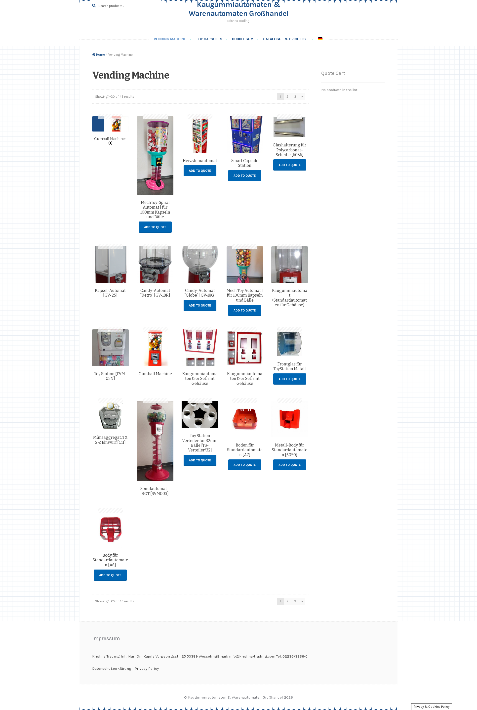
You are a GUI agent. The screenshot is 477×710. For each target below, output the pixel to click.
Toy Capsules (209, 39)
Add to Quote (155, 227)
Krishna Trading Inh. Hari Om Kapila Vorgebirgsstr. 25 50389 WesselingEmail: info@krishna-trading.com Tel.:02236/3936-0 (200, 656)
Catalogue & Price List (285, 39)
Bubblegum (242, 39)
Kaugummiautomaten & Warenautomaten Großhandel (238, 9)
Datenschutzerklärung (111, 668)
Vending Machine (170, 39)
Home (100, 54)
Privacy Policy (147, 668)
